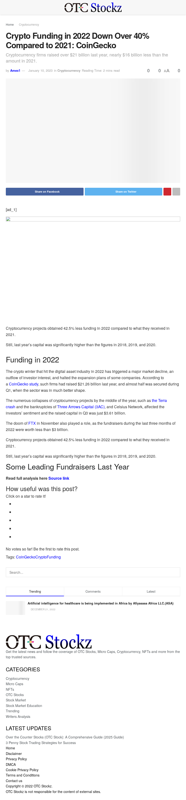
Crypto (41, 557)
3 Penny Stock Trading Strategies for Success (41, 742)
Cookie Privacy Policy (22, 769)
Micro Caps (14, 683)
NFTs (10, 689)
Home (10, 24)
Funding (54, 557)
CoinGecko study (23, 384)
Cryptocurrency (29, 24)
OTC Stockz (43, 786)
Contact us (14, 780)
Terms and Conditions (22, 775)
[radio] (97, 504)
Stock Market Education (24, 705)
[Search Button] (175, 572)
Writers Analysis (18, 716)
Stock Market (16, 700)
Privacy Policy (16, 758)
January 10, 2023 (40, 70)
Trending (12, 710)
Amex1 (15, 70)
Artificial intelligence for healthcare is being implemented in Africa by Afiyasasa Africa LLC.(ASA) (100, 603)
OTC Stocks (15, 694)
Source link (58, 478)
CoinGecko (25, 557)
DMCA (11, 764)
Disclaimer (14, 753)
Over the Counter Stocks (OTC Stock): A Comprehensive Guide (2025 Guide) (65, 737)
